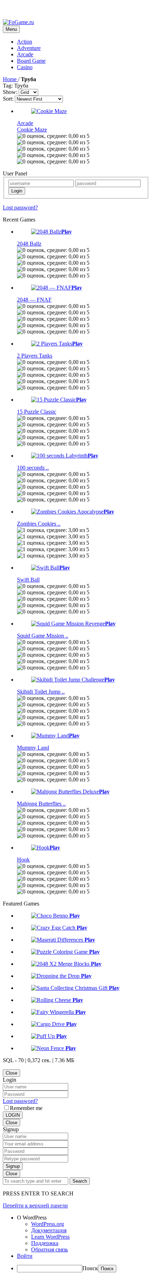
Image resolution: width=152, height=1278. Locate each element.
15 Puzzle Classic (36, 412)
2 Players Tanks (34, 356)
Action (24, 42)
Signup (13, 1166)
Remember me (26, 1108)
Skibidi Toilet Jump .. (41, 692)
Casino (25, 67)
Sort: (8, 99)
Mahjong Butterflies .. (41, 804)
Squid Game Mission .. (42, 636)
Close (11, 1073)
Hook (23, 860)
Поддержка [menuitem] (44, 1243)
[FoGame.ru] (18, 22)
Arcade (25, 54)
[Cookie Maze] (49, 111)
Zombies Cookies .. (38, 524)
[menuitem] (83, 1218)
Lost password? (20, 207)
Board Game (31, 61)
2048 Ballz (29, 244)
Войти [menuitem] (25, 1256)
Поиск (90, 1268)
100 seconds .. (33, 468)
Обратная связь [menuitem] (49, 1249)
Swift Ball (28, 580)
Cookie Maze (32, 130)
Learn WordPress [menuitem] (50, 1237)
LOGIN (13, 1115)
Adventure (29, 48)
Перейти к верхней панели (35, 1206)
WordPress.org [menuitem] (47, 1224)
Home (10, 79)
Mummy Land (33, 748)
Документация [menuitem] (48, 1230)
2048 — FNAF (34, 300)
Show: (10, 92)
